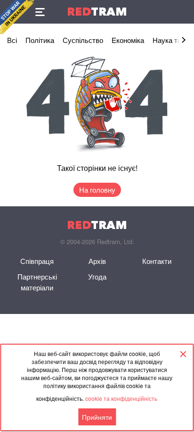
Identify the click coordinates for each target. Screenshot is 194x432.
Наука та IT (171, 40)
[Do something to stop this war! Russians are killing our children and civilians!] (17, 17)
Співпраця (37, 261)
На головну (97, 190)
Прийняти (97, 417)
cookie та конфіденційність (121, 398)
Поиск (182, 12)
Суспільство (83, 40)
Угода (97, 276)
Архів (97, 261)
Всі (12, 40)
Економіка (128, 40)
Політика (39, 40)
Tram (97, 11)
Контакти (156, 261)
